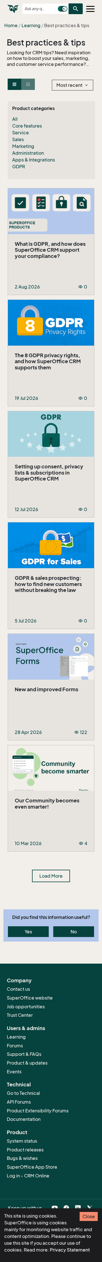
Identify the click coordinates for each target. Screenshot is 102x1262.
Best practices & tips (46, 42)
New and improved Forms (46, 689)
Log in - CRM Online (28, 1176)
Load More (51, 876)
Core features (27, 126)
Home (11, 25)
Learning (31, 25)
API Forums (19, 1102)
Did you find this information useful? (51, 917)
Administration (28, 153)
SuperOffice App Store (32, 1167)
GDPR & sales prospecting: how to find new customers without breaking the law (48, 584)
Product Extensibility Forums (38, 1111)
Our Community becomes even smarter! (47, 804)
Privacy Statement (70, 1250)
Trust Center (20, 1015)
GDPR (18, 166)
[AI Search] (62, 9)
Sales (18, 139)
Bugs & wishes (22, 1158)
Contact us (18, 989)
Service (20, 132)
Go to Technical (23, 1093)
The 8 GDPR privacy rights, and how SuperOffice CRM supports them (48, 361)
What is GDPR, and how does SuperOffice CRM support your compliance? (50, 250)
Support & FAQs (24, 1054)
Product (17, 1132)
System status (22, 1141)
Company (19, 980)
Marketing (23, 146)
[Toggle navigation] (90, 9)
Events (14, 1071)
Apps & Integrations (33, 160)
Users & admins (26, 1028)
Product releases (25, 1150)
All (15, 119)
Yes (28, 931)
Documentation (24, 1119)
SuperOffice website (30, 998)
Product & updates (27, 1063)
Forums (15, 1045)
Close (88, 1216)
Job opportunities (26, 1006)
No (74, 931)
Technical (19, 1084)
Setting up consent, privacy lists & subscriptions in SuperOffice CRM (49, 473)
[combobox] (39, 9)
